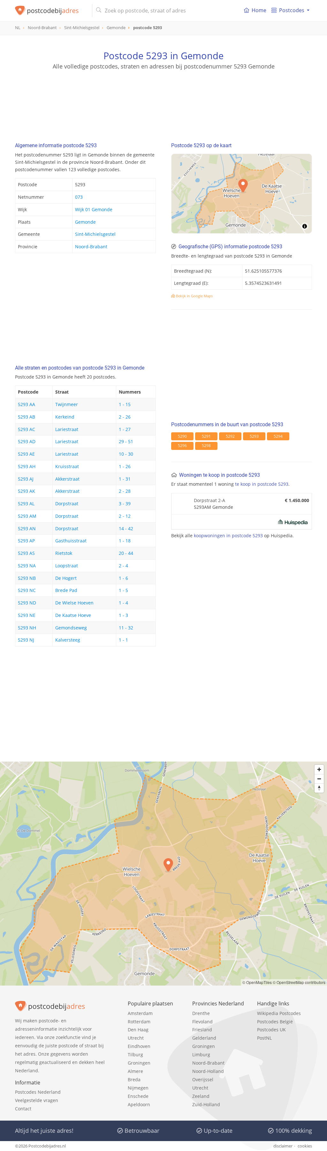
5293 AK (26, 491)
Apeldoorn (139, 1104)
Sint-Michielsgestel (95, 234)
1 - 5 (123, 590)
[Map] (241, 193)
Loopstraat (66, 566)
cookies (305, 1146)
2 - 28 (125, 491)
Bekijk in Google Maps (194, 295)
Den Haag (138, 1030)
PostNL (264, 1038)
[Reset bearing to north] (319, 788)
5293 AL (26, 503)
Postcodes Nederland (38, 1092)
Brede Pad (66, 590)
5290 (182, 436)
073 (79, 197)
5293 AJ (26, 479)
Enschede (138, 1096)
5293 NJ (26, 640)
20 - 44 (126, 553)
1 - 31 (125, 479)
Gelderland (204, 1038)
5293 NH (27, 628)
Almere (135, 1071)
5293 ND (27, 603)
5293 (254, 436)
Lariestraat (66, 429)
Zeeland (200, 1096)
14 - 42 (126, 528)
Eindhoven (139, 1046)
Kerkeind (64, 417)
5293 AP (26, 541)
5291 (206, 436)
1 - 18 (125, 541)
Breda (134, 1079)
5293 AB (26, 417)
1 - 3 (123, 615)
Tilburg (135, 1054)
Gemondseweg (71, 628)
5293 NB (27, 578)
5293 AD (26, 441)
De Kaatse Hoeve (73, 615)
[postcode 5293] (51, 11)
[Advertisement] (163, 99)
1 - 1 (123, 640)
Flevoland (202, 1022)
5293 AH (26, 466)
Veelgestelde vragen (36, 1100)
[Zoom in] (319, 769)
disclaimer (283, 1146)
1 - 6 (123, 578)
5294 (278, 436)
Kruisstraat (67, 466)
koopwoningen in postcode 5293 (228, 535)
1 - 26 (125, 466)
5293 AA (26, 404)
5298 (206, 445)
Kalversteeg (67, 640)
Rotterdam (139, 1022)
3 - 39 (125, 503)
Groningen (139, 1063)
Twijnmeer (66, 404)
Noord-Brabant (91, 247)
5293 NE (26, 615)
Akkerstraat (67, 479)
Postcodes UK (271, 1030)
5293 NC (27, 590)
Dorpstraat (66, 503)
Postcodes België (275, 1022)
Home (259, 10)
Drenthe (201, 1013)
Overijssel (202, 1079)
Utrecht (136, 1038)
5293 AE (26, 454)
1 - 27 (125, 429)
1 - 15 (125, 404)
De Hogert (66, 578)
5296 (182, 445)
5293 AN (27, 528)
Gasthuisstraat (71, 541)
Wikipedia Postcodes (279, 1013)
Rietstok (63, 553)
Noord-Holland (208, 1071)
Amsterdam (140, 1013)
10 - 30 (126, 454)
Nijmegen (138, 1088)
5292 (230, 436)
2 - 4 (123, 566)
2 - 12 (125, 516)
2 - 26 (125, 417)
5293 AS (26, 553)
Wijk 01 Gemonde (93, 209)
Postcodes (292, 10)
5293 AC (26, 429)
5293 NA (27, 566)
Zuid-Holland (206, 1104)
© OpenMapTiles (257, 982)
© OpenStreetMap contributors (299, 982)
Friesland (202, 1030)
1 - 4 (123, 603)
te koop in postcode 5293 (261, 484)
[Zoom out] (319, 778)
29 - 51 (126, 441)
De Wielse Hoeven (74, 603)
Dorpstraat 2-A (209, 500)
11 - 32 (126, 628)
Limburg (201, 1054)
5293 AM (27, 516)
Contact (23, 1109)
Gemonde (85, 222)
